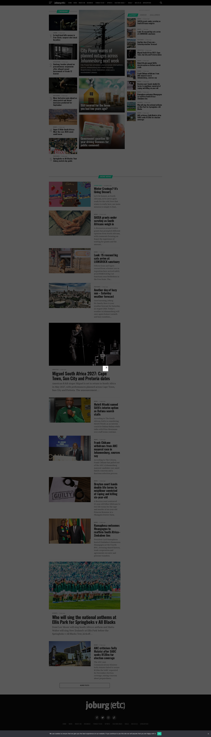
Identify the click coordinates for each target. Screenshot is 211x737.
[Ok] (208, 734)
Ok (159, 733)
